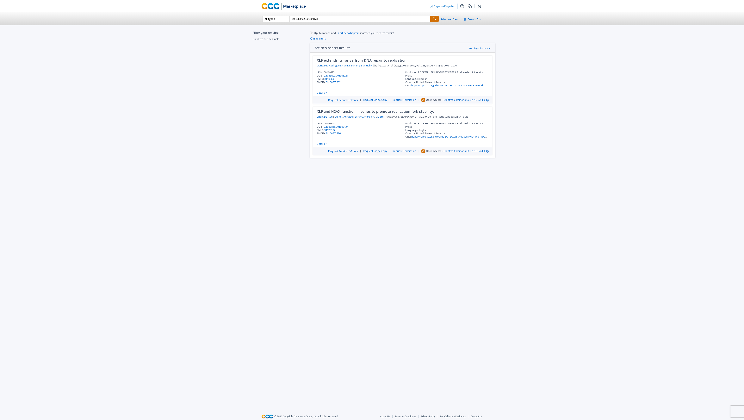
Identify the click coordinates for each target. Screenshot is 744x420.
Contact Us (476, 416)
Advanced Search (451, 19)
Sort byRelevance (478, 48)
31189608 (329, 79)
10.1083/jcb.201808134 (335, 126)
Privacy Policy (428, 416)
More (380, 116)
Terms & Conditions (405, 416)
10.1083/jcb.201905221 (335, 75)
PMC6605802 (333, 82)
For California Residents (453, 416)
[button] (462, 6)
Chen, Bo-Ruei (325, 116)
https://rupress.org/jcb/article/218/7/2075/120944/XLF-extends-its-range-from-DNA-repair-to (465, 85)
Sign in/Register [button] (444, 6)
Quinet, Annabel (343, 116)
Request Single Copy (375, 100)
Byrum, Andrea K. (365, 116)
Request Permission (404, 100)
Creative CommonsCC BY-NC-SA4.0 (464, 100)
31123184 (329, 130)
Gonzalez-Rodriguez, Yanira (333, 65)
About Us (385, 416)
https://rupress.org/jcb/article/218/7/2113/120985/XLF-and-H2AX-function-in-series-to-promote (466, 136)
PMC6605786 (333, 133)
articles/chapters (349, 33)
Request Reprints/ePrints (343, 100)
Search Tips (474, 19)
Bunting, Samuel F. (361, 65)
